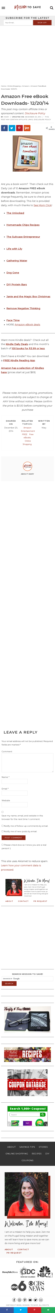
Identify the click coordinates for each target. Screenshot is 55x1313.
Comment (7, 751)
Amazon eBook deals (27, 324)
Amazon (27, 428)
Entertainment (28, 431)
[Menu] (3, 8)
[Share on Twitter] (12, 128)
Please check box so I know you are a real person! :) (24, 847)
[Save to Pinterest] (19, 128)
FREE (24, 434)
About (9, 901)
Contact (23, 901)
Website (6, 800)
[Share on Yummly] (27, 128)
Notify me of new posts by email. (20, 831)
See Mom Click (43, 205)
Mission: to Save (27, 7)
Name (5, 777)
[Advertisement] (27, 54)
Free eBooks (29, 436)
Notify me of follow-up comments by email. (26, 826)
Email (5, 788)
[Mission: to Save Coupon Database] (27, 1096)
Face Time (13, 320)
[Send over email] (48, 1310)
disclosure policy (42, 119)
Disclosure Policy (35, 113)
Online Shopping (27, 442)
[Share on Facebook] (4, 128)
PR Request (40, 901)
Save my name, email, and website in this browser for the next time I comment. (22, 817)
